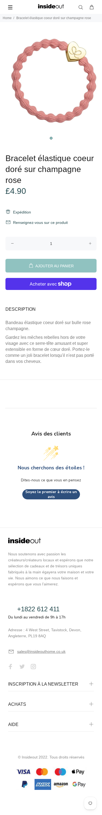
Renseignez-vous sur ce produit (40, 222)
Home (7, 18)
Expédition (22, 212)
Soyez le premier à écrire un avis (51, 494)
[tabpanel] (51, 82)
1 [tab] (51, 138)
